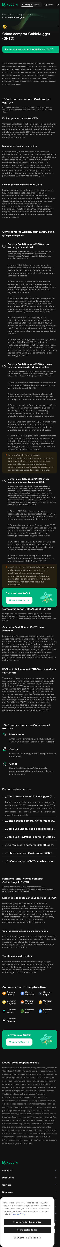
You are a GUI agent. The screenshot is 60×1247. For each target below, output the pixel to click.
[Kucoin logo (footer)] (11, 1163)
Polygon (6, 211)
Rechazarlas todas (27, 1230)
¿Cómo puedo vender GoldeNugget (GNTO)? (31, 796)
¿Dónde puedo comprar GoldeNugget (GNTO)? (31, 820)
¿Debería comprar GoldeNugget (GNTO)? (30, 853)
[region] (27, 1222)
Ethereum (47, 209)
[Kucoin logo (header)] (9, 4)
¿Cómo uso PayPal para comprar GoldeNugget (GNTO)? (31, 836)
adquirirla (37, 533)
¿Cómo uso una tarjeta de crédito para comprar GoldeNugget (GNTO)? (31, 828)
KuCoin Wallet (41, 160)
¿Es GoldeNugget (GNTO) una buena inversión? (31, 861)
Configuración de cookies (27, 1238)
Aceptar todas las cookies (27, 1222)
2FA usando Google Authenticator (31, 287)
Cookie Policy (19, 1214)
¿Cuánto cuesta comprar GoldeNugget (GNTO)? (31, 844)
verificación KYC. (29, 303)
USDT (24, 353)
